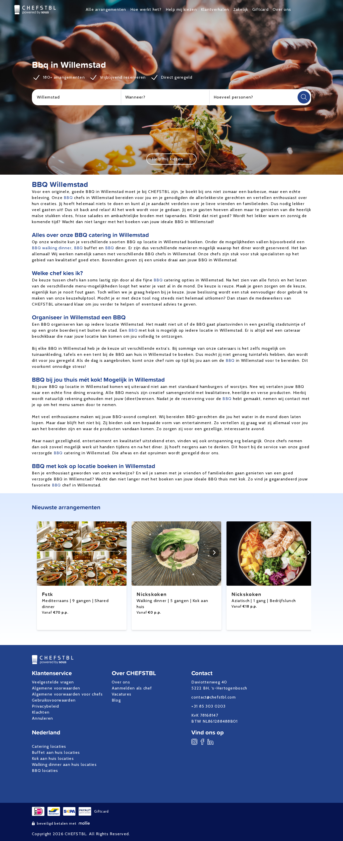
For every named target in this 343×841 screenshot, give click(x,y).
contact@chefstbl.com (213, 697)
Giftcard (260, 9)
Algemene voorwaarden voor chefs (67, 694)
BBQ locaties (45, 770)
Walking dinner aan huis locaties (64, 764)
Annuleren (42, 718)
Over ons (282, 9)
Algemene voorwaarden (56, 688)
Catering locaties (49, 746)
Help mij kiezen (181, 9)
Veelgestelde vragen (53, 682)
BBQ (68, 197)
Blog (116, 700)
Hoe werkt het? (146, 9)
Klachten (40, 712)
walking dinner (57, 247)
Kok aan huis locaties (53, 758)
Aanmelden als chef (132, 688)
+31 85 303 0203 (208, 706)
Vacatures (122, 694)
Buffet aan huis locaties (56, 752)
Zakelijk (240, 9)
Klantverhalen (215, 9)
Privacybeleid (45, 706)
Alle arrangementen (106, 9)
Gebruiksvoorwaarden (54, 700)
